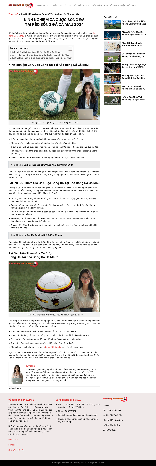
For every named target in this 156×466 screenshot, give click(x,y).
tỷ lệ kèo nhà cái (16, 450)
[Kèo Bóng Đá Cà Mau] (21, 5)
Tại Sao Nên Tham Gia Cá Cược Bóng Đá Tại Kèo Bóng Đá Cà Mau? (42, 58)
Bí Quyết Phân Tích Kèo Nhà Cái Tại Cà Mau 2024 (134, 33)
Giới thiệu (97, 5)
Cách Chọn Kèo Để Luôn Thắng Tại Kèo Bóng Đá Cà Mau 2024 (134, 55)
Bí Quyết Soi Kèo (82, 5)
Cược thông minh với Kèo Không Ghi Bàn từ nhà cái (134, 22)
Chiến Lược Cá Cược (62, 5)
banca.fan (13, 439)
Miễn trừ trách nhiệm (114, 5)
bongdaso (13, 445)
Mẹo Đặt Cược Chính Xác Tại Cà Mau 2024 (132, 44)
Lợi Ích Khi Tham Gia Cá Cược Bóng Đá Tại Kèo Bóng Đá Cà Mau (40, 55)
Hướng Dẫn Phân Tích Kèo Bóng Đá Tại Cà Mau (133, 98)
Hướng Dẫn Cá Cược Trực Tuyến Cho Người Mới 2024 (134, 65)
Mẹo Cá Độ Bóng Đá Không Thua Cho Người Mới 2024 (133, 87)
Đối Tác (131, 5)
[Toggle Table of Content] (69, 49)
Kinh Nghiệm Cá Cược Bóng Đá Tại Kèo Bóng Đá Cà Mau (36, 52)
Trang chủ (13, 14)
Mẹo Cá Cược (43, 5)
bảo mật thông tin (53, 347)
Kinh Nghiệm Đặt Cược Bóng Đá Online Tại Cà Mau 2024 (133, 76)
